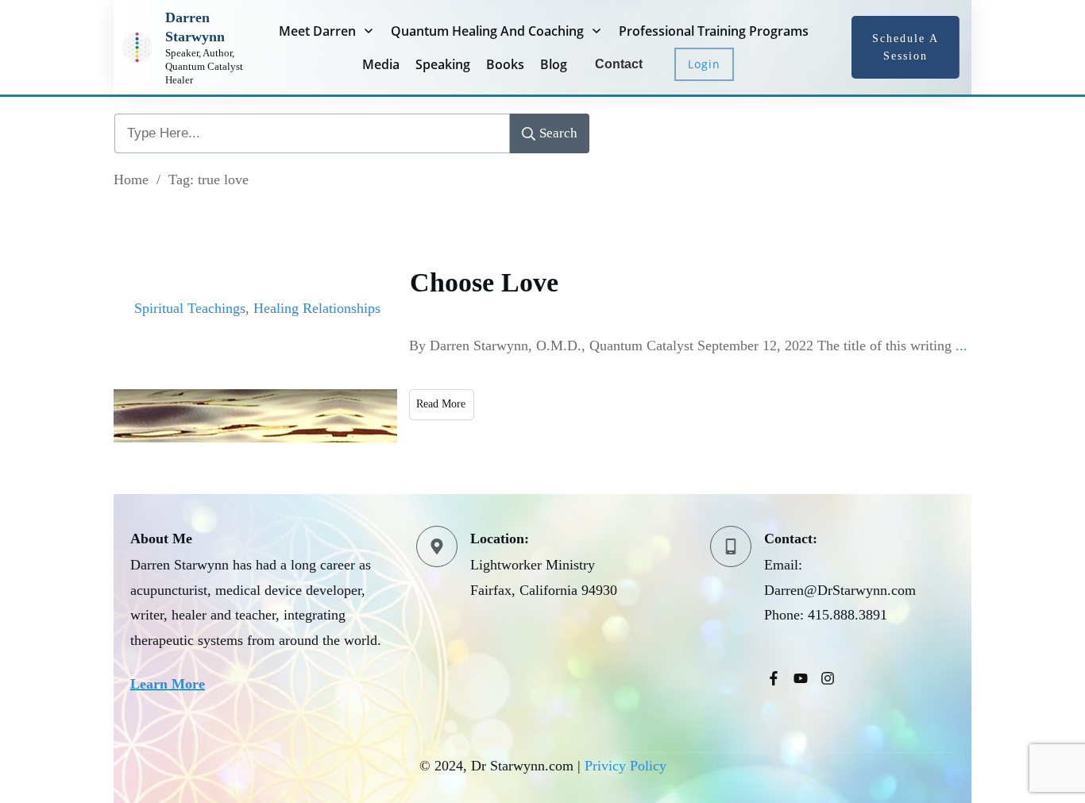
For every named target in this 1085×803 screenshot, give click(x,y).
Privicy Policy (625, 766)
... (961, 345)
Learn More (167, 684)
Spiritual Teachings (189, 308)
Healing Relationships (316, 308)
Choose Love (484, 282)
